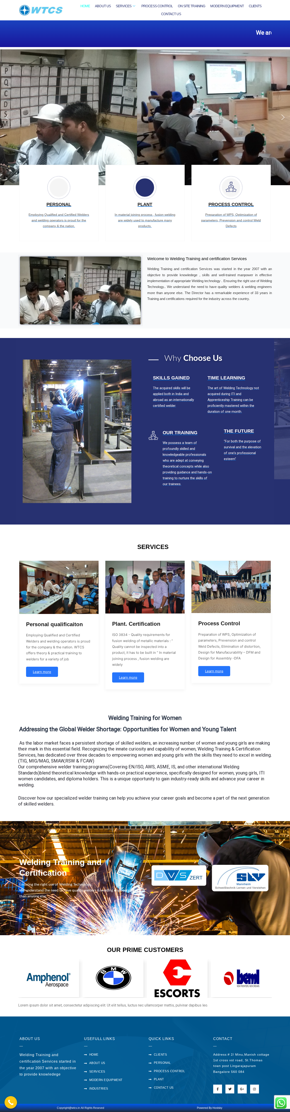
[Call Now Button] (11, 1102)
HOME (85, 6)
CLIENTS (255, 6)
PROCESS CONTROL (157, 6)
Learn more (42, 672)
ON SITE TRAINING (191, 6)
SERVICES (123, 6)
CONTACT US (171, 14)
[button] (7, 117)
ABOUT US (103, 6)
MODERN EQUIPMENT (227, 6)
